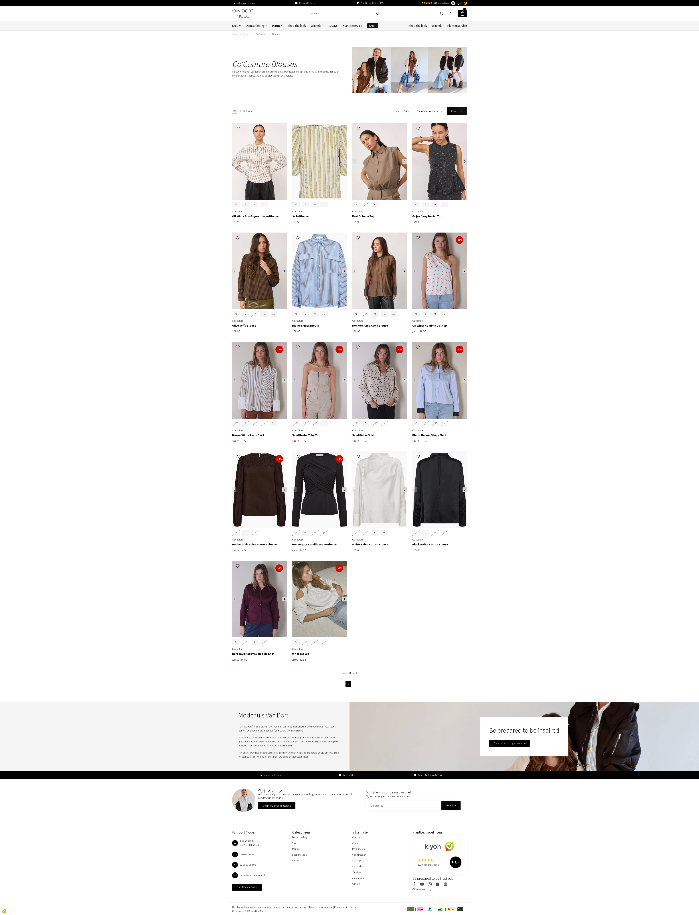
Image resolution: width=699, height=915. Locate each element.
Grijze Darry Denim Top (427, 216)
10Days (332, 26)
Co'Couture (261, 34)
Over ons (357, 837)
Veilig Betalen (359, 854)
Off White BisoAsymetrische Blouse (255, 216)
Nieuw (236, 26)
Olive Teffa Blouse (244, 325)
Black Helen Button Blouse (430, 544)
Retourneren (358, 848)
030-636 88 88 (247, 854)
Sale (372, 26)
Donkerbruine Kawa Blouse (370, 325)
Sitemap (356, 860)
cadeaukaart (358, 878)
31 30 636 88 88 (248, 864)
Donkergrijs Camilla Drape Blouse (314, 544)
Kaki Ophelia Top (363, 216)
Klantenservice (352, 26)
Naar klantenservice (247, 887)
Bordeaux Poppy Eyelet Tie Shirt (253, 653)
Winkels (316, 26)
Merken (277, 26)
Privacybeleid (341, 907)
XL (273, 313)
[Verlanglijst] (450, 13)
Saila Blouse (300, 216)
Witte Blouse (300, 653)
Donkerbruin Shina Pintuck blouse (254, 544)
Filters (454, 111)
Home (235, 34)
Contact (356, 843)
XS (236, 204)
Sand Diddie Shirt (363, 435)
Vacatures (357, 872)
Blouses (276, 34)
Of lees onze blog (421, 889)
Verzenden (357, 866)
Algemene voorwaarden (320, 907)
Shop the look (296, 26)
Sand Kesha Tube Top (306, 435)
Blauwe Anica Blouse (305, 325)
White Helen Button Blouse (370, 544)
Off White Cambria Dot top (429, 325)
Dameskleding (255, 26)
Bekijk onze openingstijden (277, 805)
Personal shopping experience (510, 743)
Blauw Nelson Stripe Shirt (429, 435)
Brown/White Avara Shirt (248, 435)
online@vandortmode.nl (252, 875)
